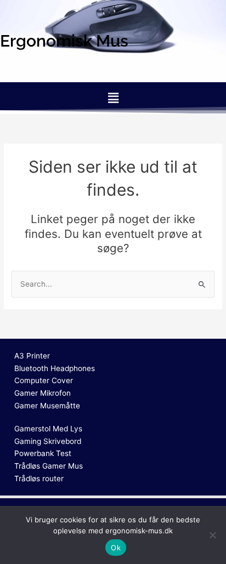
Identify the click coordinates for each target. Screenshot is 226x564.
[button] (113, 98)
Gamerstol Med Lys (48, 428)
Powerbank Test (42, 453)
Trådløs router (39, 478)
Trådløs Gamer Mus (48, 466)
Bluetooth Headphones (54, 368)
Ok (116, 547)
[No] (212, 534)
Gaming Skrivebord (47, 441)
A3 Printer (32, 355)
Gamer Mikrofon (42, 393)
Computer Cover (43, 380)
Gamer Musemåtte (47, 405)
